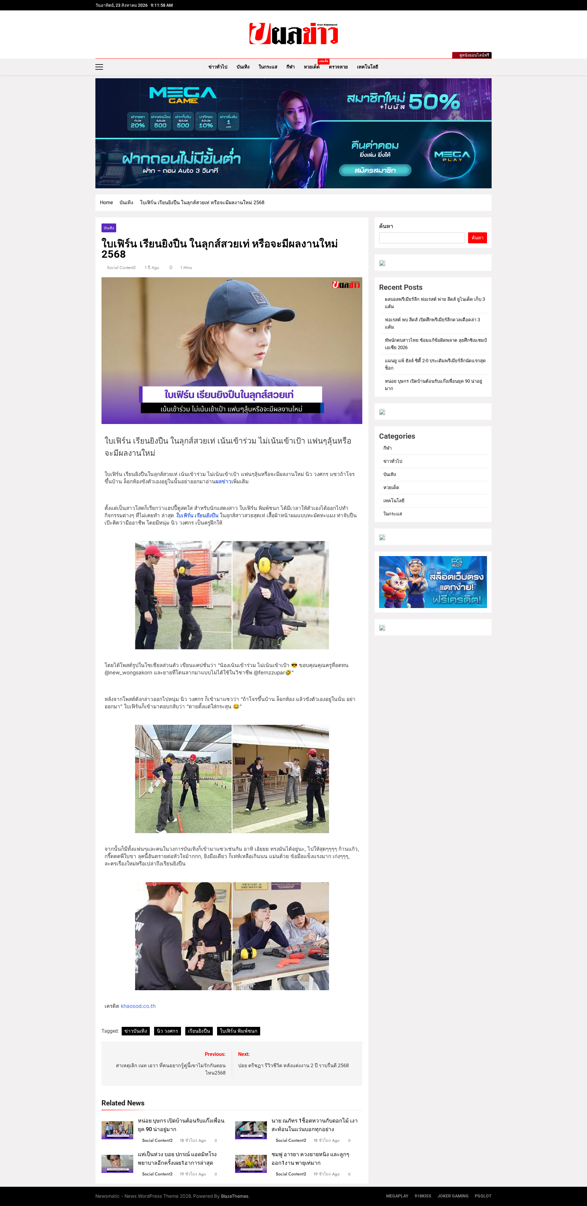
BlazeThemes (235, 1196)
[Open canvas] (99, 67)
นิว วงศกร (167, 1031)
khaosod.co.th (137, 1006)
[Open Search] (490, 66)
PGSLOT (483, 1196)
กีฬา (290, 67)
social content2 (121, 267)
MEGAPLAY (397, 1196)
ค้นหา (386, 226)
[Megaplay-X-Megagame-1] (293, 133)
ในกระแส (268, 67)
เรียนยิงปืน (199, 1031)
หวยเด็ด (314, 65)
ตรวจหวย (338, 67)
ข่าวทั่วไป (218, 67)
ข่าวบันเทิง (135, 1031)
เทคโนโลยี (367, 67)
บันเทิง (243, 67)
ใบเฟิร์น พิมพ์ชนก (238, 1031)
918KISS (423, 1196)
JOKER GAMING (453, 1196)
